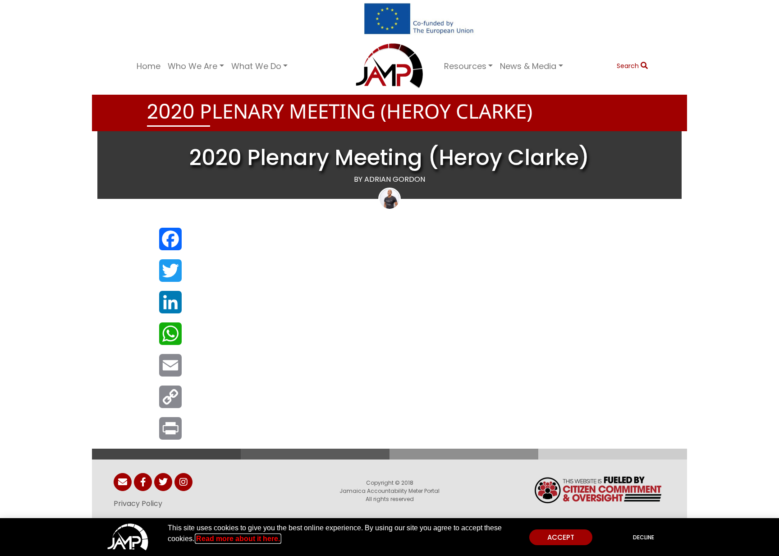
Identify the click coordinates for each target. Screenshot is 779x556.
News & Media (528, 66)
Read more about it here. (238, 538)
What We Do (256, 66)
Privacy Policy (138, 503)
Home (148, 66)
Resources (465, 66)
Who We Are (192, 66)
